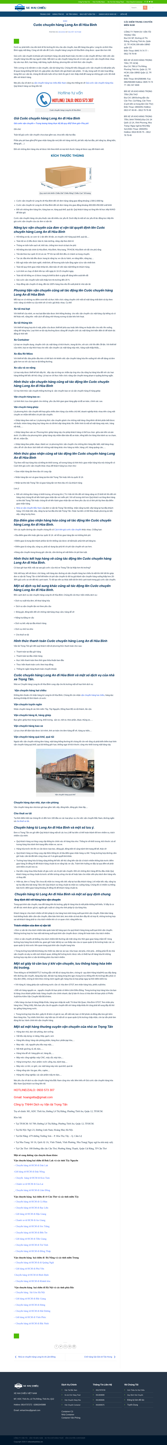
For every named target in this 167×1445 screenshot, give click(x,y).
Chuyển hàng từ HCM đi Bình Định (31, 1275)
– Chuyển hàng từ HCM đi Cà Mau (30, 1201)
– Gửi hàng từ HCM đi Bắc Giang (30, 1298)
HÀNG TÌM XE (58, 14)
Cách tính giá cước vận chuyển (67, 530)
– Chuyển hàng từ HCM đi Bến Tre (30, 1232)
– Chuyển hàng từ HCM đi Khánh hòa (32, 1281)
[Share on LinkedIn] (74, 1347)
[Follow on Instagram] (147, 2)
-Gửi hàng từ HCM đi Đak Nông (29, 1171)
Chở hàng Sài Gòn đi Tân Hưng (98, 1357)
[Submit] (145, 8)
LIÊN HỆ (123, 14)
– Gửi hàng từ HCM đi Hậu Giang (30, 1214)
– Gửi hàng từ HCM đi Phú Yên (29, 1268)
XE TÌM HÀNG (72, 14)
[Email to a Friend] (65, 1347)
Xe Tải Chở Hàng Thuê (116, 2)
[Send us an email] (152, 2)
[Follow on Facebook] (145, 2)
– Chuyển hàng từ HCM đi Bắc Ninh (31, 1323)
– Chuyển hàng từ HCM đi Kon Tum (32, 1178)
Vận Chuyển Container (134, 2)
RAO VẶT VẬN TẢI (87, 14)
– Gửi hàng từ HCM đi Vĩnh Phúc (30, 1317)
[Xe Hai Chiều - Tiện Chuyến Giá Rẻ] (31, 7)
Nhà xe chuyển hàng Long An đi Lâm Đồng (37, 1357)
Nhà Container (67, 1415)
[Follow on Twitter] (149, 2)
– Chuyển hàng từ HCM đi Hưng (29, 1305)
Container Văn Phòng (70, 1418)
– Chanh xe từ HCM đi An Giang (29, 1220)
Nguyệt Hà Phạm (74, 32)
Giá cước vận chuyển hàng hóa (99, 83)
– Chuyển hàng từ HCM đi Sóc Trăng (32, 1226)
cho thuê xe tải (22, 821)
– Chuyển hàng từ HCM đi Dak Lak (31, 1165)
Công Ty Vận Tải (84, 2)
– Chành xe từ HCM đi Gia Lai (28, 1184)
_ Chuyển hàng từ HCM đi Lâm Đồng (32, 1190)
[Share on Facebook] (56, 1347)
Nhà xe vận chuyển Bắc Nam (29, 508)
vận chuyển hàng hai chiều (92, 695)
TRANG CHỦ (45, 14)
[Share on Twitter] (61, 1347)
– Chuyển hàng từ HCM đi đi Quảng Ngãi (34, 1262)
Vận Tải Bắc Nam (99, 2)
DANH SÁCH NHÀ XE (108, 14)
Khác (65, 21)
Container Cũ (67, 1411)
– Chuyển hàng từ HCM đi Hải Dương (32, 1311)
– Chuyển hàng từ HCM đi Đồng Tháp (32, 1251)
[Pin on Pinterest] (70, 1347)
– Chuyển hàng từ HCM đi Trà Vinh (31, 1245)
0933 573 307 (45, 1090)
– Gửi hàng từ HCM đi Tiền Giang (30, 1238)
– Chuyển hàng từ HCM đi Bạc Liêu (31, 1207)
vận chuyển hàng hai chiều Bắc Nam (50, 83)
